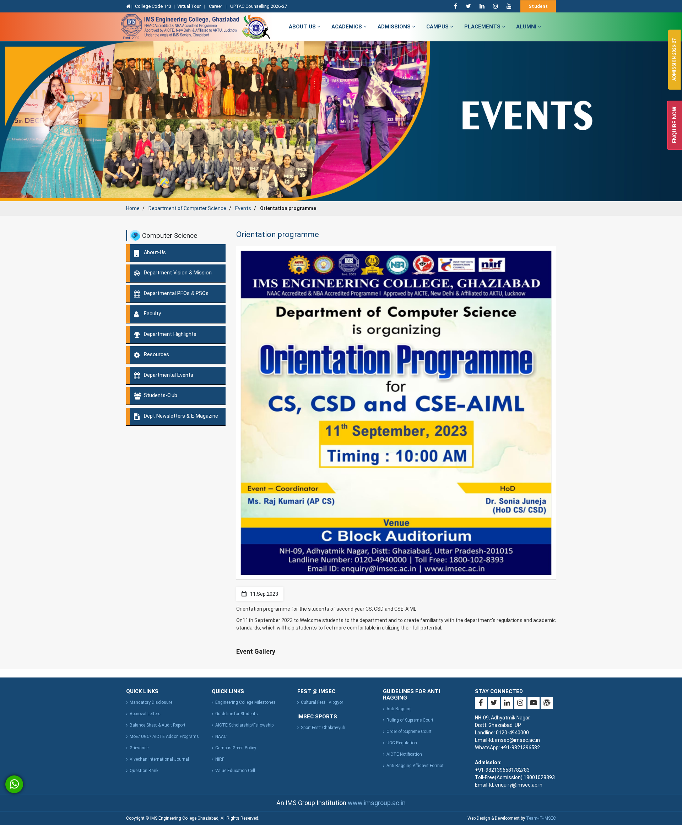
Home (133, 208)
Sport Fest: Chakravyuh (323, 727)
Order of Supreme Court (409, 731)
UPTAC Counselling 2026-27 (258, 6)
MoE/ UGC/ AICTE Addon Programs (164, 736)
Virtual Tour (189, 6)
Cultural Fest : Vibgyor (322, 702)
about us (303, 26)
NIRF (219, 759)
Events (243, 208)
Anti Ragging (399, 708)
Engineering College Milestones (245, 702)
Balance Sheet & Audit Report (157, 725)
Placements (483, 26)
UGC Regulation (401, 742)
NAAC (221, 736)
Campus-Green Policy (235, 747)
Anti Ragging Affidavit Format (415, 765)
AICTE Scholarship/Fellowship (244, 725)
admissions (395, 26)
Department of (187, 208)
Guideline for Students (236, 713)
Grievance (139, 747)
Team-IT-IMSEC (541, 818)
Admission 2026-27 (674, 59)
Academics (347, 26)
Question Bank (144, 770)
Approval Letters (145, 713)
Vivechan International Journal (159, 759)
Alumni (527, 26)
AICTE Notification (404, 754)
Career (216, 6)
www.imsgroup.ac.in (377, 803)
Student (538, 6)
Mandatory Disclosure (151, 702)
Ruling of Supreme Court (409, 720)
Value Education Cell (235, 770)
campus (438, 26)
